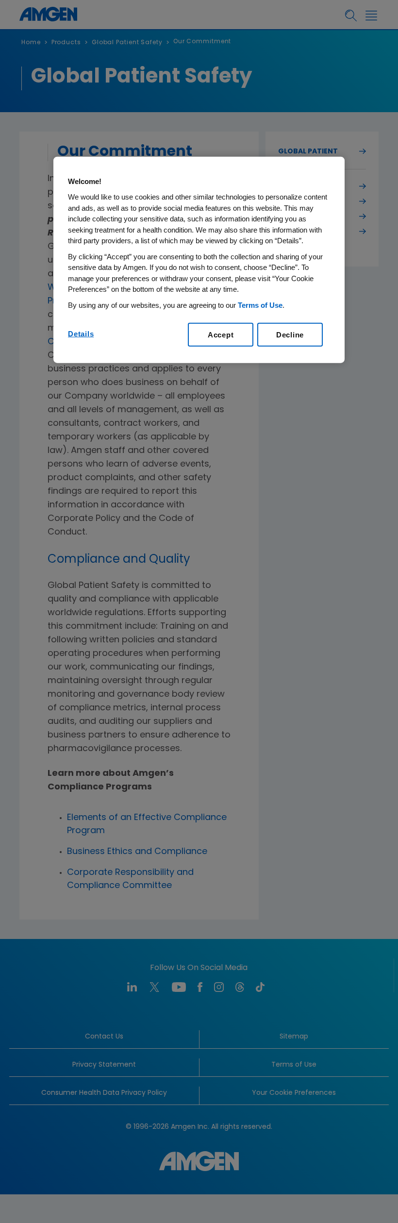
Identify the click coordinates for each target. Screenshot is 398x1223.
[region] (199, 260)
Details (81, 334)
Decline (290, 335)
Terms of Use (260, 305)
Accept (221, 335)
